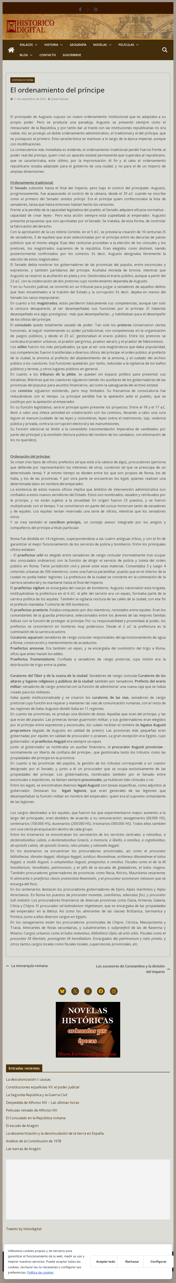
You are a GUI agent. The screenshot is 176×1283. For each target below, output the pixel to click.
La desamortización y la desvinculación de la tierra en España (55, 1133)
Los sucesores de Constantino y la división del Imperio (130, 969)
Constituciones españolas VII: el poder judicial (42, 1087)
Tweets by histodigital (23, 1228)
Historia (51, 45)
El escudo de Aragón (22, 1125)
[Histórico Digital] (11, 50)
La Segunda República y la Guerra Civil (36, 1094)
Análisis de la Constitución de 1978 (33, 1141)
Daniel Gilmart (59, 99)
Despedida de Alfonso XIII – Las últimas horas (42, 1102)
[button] (35, 45)
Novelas (100, 45)
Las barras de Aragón (23, 1148)
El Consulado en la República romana (35, 1118)
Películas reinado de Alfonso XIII (31, 1110)
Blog (24, 55)
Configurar (158, 1261)
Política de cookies (40, 1272)
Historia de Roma (22, 80)
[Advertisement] (88, 1189)
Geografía (78, 45)
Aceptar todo (105, 1261)
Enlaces (26, 45)
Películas (126, 45)
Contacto (47, 55)
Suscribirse (72, 55)
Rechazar (132, 1261)
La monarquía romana (29, 965)
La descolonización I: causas (28, 1079)
